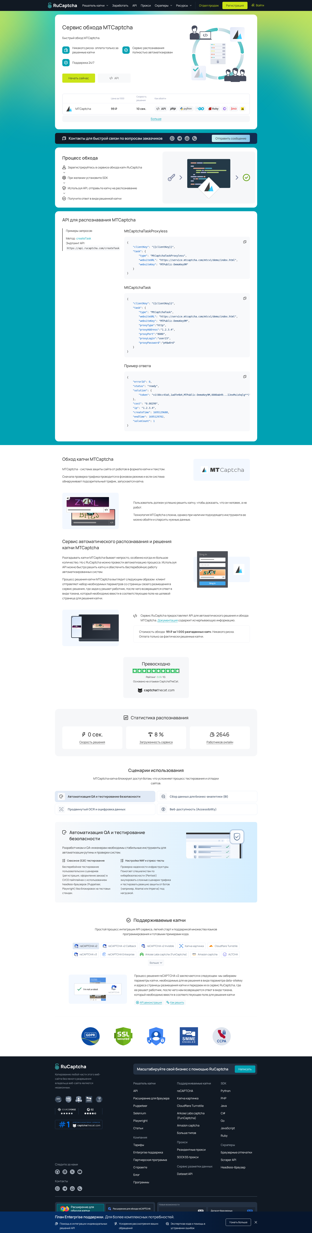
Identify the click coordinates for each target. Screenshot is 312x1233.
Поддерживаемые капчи (194, 1083)
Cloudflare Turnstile (190, 1106)
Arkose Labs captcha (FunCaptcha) (191, 1115)
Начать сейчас (78, 78)
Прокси (146, 5)
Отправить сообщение (230, 138)
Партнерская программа (150, 1160)
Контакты (61, 1181)
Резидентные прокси (191, 1150)
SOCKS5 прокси (188, 1157)
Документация (168, 620)
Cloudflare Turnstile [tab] (226, 946)
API (134, 5)
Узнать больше (238, 1222)
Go (222, 1121)
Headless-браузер (233, 1167)
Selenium (139, 1113)
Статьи (138, 1128)
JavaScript (228, 1128)
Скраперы (228, 1145)
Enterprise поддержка (148, 1152)
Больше (156, 119)
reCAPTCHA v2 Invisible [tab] (160, 946)
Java (224, 1106)
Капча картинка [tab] (194, 946)
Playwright (140, 1121)
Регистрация (235, 5)
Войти (260, 5)
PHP (223, 1098)
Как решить (177, 1002)
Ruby (224, 1136)
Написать (245, 1069)
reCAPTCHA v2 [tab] (88, 946)
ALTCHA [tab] (233, 954)
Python (226, 1091)
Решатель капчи (144, 1083)
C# (223, 1113)
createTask (83, 238)
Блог (136, 1175)
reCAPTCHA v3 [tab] (88, 954)
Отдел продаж (209, 5)
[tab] (105, 796)
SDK (223, 1083)
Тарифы (138, 1145)
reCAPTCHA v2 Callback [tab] (122, 946)
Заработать (120, 5)
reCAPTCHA (185, 1091)
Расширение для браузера (151, 1098)
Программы (141, 1182)
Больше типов (186, 1133)
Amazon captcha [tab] (207, 954)
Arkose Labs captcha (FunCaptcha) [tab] (166, 954)
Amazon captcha (188, 1125)
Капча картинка (188, 1098)
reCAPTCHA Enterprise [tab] (121, 954)
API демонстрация (151, 1002)
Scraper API (228, 1160)
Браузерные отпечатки (236, 1152)
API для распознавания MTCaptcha (99, 220)
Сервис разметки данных (195, 1166)
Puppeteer (140, 1106)
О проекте (140, 1167)
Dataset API (185, 1174)
